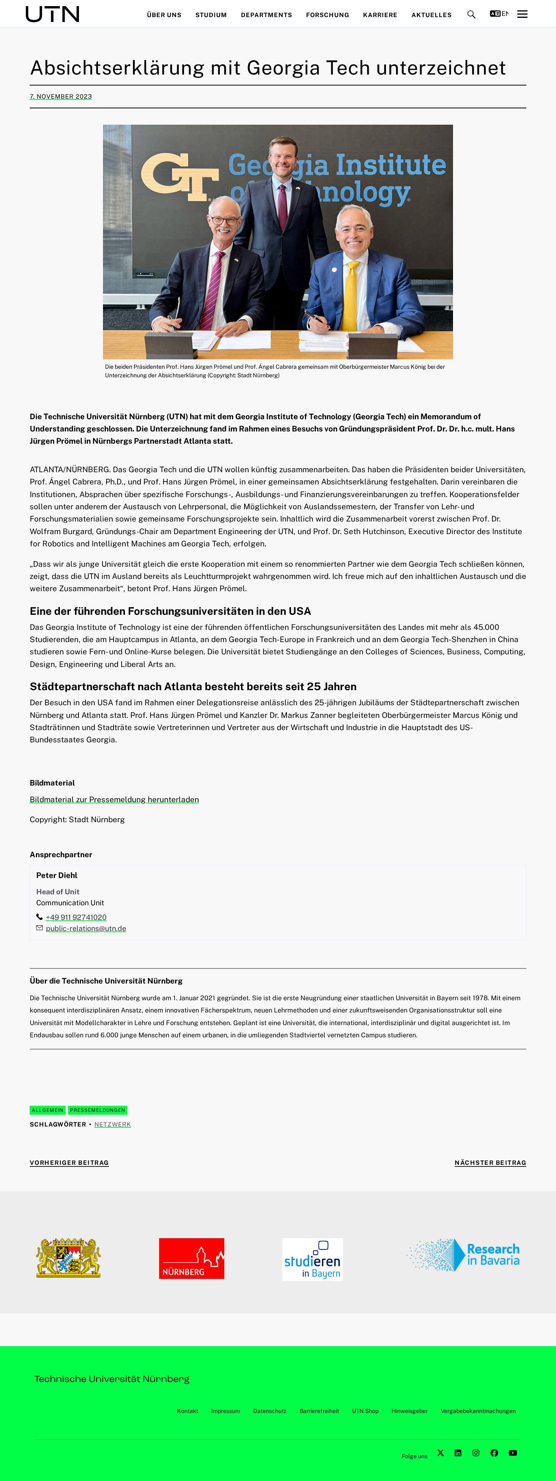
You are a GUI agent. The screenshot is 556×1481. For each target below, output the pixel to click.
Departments (266, 14)
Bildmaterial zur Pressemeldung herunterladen (114, 799)
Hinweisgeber (410, 1411)
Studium (211, 14)
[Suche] (472, 15)
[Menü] (522, 14)
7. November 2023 (61, 96)
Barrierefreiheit (319, 1411)
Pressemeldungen (97, 1110)
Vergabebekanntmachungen (478, 1411)
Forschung (327, 14)
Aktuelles (432, 14)
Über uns (164, 14)
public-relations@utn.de (86, 928)
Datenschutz (270, 1411)
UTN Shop (365, 1411)
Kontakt (187, 1411)
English (504, 14)
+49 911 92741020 (76, 917)
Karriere (380, 14)
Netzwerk (112, 1124)
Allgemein (47, 1110)
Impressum (225, 1411)
